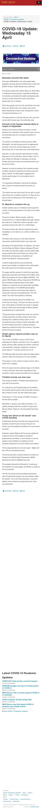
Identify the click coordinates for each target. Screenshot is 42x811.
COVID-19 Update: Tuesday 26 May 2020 (17, 699)
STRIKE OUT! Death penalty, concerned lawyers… (20, 681)
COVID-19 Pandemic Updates (14, 19)
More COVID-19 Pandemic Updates (16, 711)
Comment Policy (25, 799)
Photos (17, 795)
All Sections (24, 795)
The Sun (5, 799)
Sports (30, 793)
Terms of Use (7, 801)
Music (5, 795)
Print (23, 46)
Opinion (11, 795)
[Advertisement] (21, 583)
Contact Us (16, 801)
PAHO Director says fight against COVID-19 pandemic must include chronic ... (18, 705)
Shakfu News (35, 807)
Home (16, 17)
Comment (8, 46)
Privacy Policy (14, 799)
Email (17, 46)
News (24, 793)
